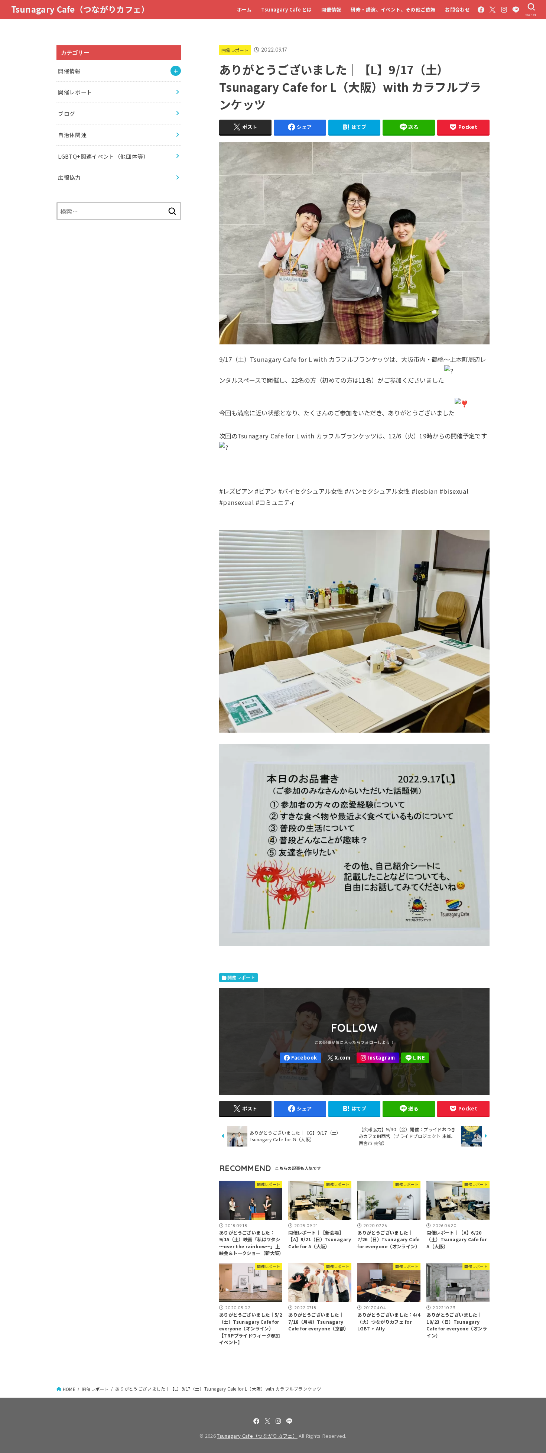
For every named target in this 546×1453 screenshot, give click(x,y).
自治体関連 (72, 135)
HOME (69, 1389)
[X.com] (492, 9)
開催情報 (331, 9)
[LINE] (515, 9)
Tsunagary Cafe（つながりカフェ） (80, 9)
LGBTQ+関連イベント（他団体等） (103, 156)
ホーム (244, 9)
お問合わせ (457, 9)
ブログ (66, 113)
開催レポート (235, 50)
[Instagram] (504, 9)
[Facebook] (481, 9)
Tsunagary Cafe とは (286, 9)
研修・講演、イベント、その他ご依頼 (393, 9)
